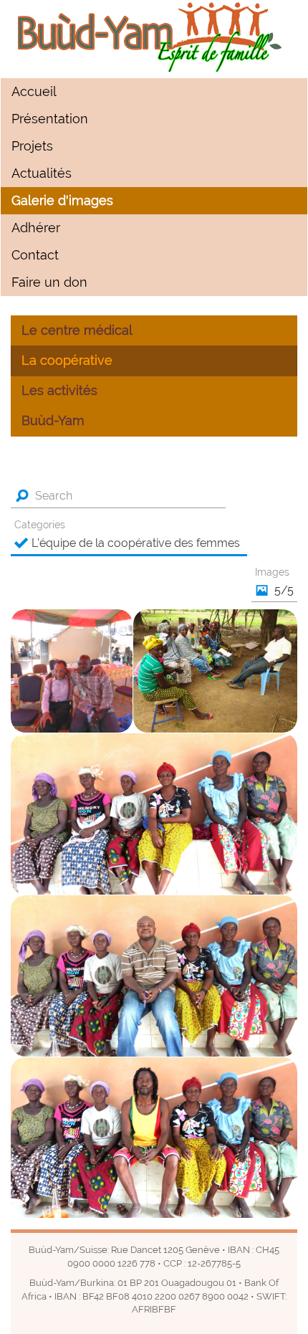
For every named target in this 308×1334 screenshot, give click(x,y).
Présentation (49, 119)
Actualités (41, 173)
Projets (32, 146)
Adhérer (35, 228)
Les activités (59, 390)
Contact (35, 255)
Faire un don (49, 282)
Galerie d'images (62, 201)
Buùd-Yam (53, 421)
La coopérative (66, 360)
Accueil (34, 92)
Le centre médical (77, 330)
